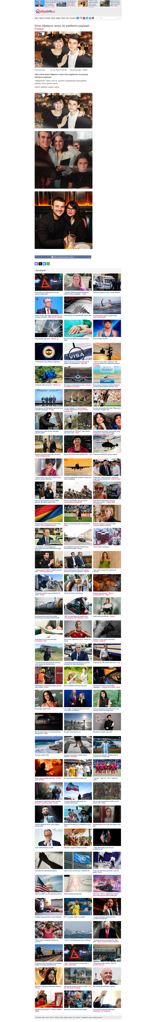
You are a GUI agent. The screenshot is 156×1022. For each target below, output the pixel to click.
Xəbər (36, 18)
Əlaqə (90, 1017)
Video (43, 1017)
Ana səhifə (38, 1017)
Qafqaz (58, 18)
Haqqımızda (85, 1017)
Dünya (53, 18)
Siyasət (41, 18)
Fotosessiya (40, 70)
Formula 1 (73, 18)
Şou (67, 18)
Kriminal (47, 18)
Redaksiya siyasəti (97, 1017)
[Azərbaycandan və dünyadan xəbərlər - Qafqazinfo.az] (45, 11)
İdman (63, 18)
